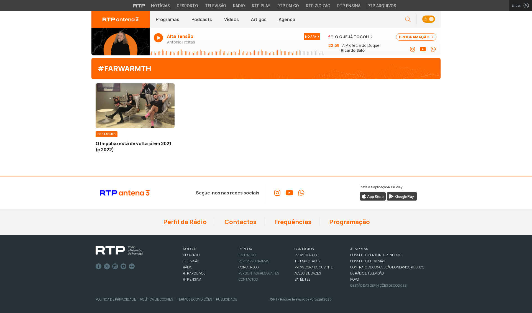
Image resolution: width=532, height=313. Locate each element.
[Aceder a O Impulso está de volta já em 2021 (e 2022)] (135, 105)
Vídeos (231, 19)
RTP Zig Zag (318, 5)
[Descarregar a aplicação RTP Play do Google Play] (402, 196)
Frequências (292, 222)
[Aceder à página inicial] (120, 19)
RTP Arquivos (381, 5)
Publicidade (226, 299)
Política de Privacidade (116, 299)
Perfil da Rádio (184, 222)
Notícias (160, 5)
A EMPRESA (359, 249)
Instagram (115, 266)
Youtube (124, 266)
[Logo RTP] (119, 250)
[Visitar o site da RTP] (139, 5)
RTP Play (261, 5)
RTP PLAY (245, 249)
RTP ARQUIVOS (194, 273)
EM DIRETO (247, 255)
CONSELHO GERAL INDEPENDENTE (376, 255)
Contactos (240, 222)
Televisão (215, 5)
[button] (428, 19)
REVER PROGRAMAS (254, 261)
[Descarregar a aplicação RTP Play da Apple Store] (373, 196)
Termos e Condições (194, 299)
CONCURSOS (249, 267)
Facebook (99, 266)
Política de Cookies (156, 299)
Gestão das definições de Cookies (378, 285)
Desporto (187, 5)
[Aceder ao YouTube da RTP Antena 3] (423, 49)
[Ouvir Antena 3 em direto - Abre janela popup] (120, 41)
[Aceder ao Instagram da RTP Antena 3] (412, 49)
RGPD (354, 279)
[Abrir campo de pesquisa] (407, 19)
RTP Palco (288, 5)
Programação (349, 222)
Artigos (259, 19)
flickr (132, 266)
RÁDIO (187, 267)
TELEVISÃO (191, 261)
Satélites (302, 279)
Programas (167, 19)
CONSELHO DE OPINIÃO (367, 261)
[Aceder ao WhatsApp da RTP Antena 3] (433, 49)
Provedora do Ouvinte (314, 267)
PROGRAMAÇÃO (414, 36)
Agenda (287, 19)
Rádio (239, 5)
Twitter (107, 266)
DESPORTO (191, 255)
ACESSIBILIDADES (308, 273)
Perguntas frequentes (259, 273)
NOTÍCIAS (190, 249)
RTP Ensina (348, 5)
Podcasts (201, 19)
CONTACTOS (304, 249)
